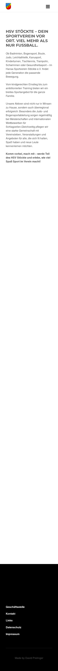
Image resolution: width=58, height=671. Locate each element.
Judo (16, 226)
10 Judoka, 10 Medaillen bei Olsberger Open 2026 (28, 441)
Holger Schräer (21, 343)
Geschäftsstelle (15, 607)
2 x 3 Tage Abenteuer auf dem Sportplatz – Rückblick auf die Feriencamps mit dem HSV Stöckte (28, 203)
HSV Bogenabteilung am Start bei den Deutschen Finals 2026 (28, 384)
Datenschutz (13, 627)
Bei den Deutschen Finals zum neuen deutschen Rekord (20, 323)
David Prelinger (34, 658)
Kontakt (10, 613)
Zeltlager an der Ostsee (24, 490)
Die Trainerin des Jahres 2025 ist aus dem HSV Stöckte (27, 265)
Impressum (12, 634)
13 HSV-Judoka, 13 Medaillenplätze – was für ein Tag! (29, 539)
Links (9, 620)
